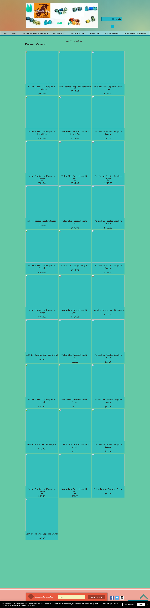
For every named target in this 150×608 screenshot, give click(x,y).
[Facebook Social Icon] (112, 598)
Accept (141, 605)
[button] (112, 26)
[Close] (147, 604)
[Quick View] (42, 67)
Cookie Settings (129, 605)
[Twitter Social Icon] (117, 598)
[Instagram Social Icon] (122, 598)
